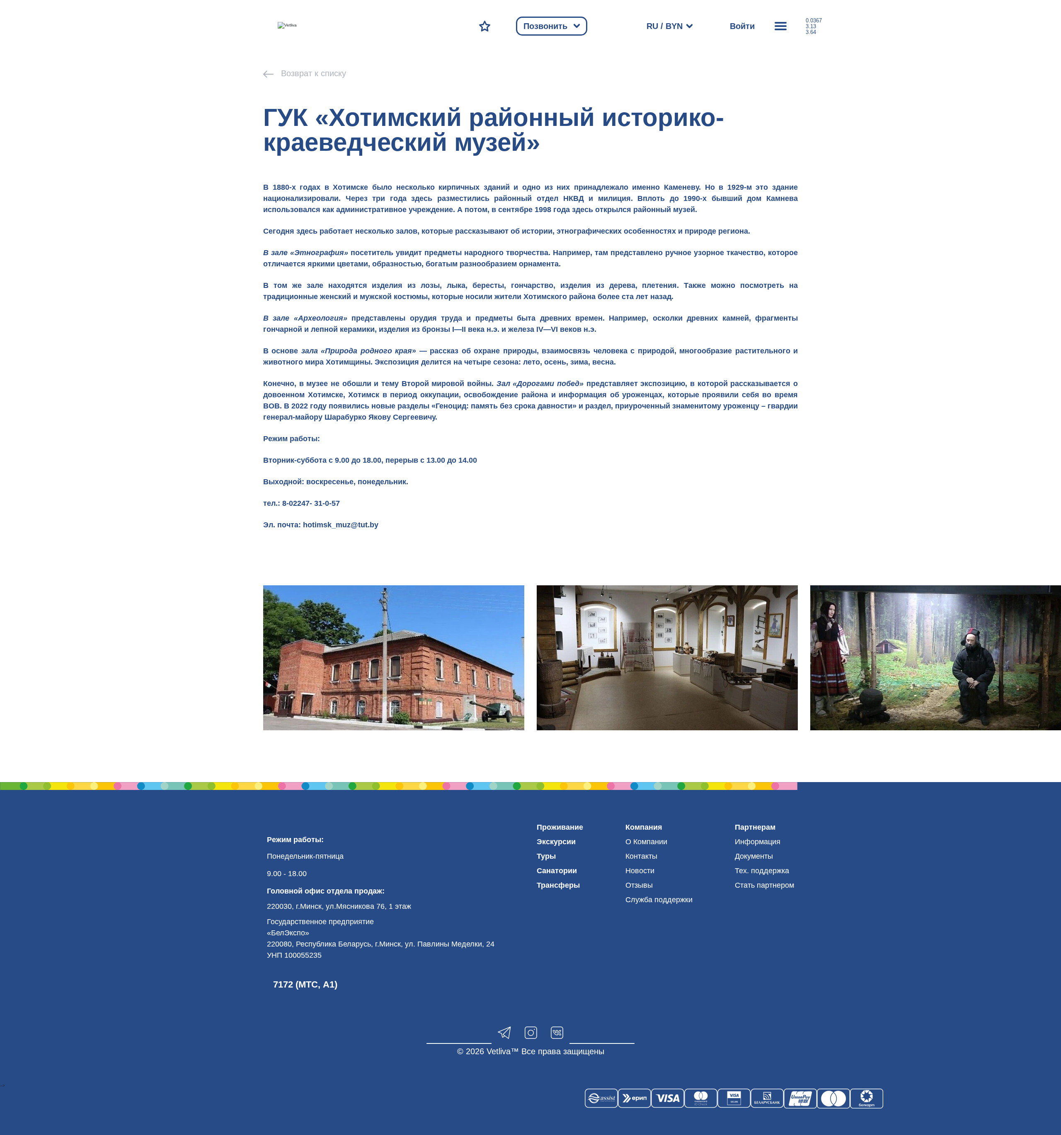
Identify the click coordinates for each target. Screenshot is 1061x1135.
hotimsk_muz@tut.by (340, 525)
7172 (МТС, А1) (305, 984)
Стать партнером (764, 885)
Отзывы (639, 885)
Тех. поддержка (762, 871)
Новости (639, 871)
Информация (757, 842)
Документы (754, 856)
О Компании (646, 842)
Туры (546, 856)
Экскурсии (556, 842)
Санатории (557, 871)
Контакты (641, 856)
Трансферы (558, 885)
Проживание (560, 827)
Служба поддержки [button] (659, 900)
